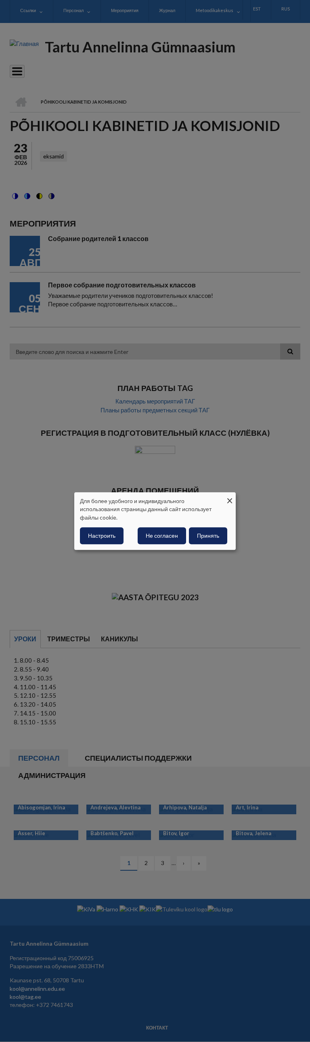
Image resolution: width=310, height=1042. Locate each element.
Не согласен (162, 535)
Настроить (101, 535)
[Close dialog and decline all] (230, 497)
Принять (208, 535)
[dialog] (155, 521)
